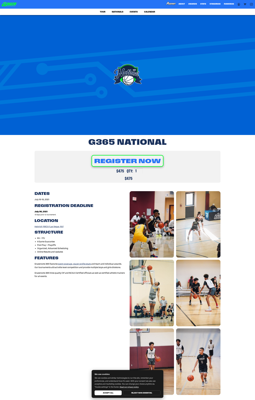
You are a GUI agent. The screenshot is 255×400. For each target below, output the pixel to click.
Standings (215, 4)
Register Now (127, 161)
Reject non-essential (141, 393)
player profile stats (82, 264)
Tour (102, 12)
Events (134, 12)
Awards (192, 4)
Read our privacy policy (129, 387)
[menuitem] (171, 4)
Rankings (229, 4)
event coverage (65, 264)
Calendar (149, 12)
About (181, 4)
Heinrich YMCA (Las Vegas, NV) (49, 226)
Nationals (117, 12)
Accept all (108, 393)
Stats (203, 4)
